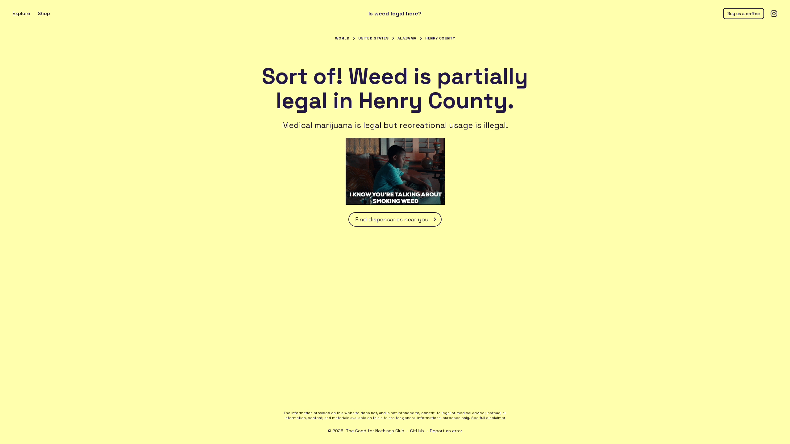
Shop (44, 13)
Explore (21, 13)
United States (373, 38)
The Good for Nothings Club (375, 431)
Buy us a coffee (743, 13)
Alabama (407, 38)
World (342, 38)
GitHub (417, 431)
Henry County (440, 38)
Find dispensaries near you (392, 219)
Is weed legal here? (395, 13)
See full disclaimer (488, 417)
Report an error (446, 431)
